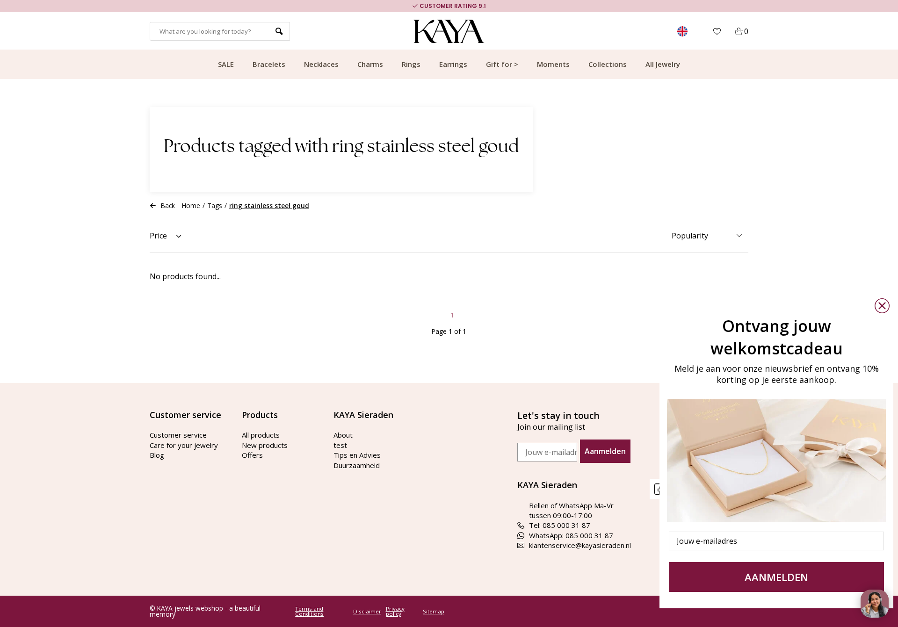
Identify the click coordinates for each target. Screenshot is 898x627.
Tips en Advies (357, 455)
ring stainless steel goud (269, 205)
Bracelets (269, 64)
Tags (214, 205)
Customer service (178, 435)
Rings (411, 64)
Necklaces (321, 64)
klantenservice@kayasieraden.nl (580, 545)
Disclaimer (367, 611)
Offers (252, 455)
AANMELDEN (776, 577)
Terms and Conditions (309, 611)
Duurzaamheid (356, 465)
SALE (226, 64)
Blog (157, 455)
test (340, 445)
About (343, 435)
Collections (607, 64)
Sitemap (433, 611)
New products (265, 445)
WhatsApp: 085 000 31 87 (571, 535)
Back (168, 205)
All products (261, 435)
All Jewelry (662, 64)
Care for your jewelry (184, 445)
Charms (370, 64)
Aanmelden (605, 451)
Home (191, 205)
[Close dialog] (882, 305)
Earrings (453, 64)
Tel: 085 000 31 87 (559, 525)
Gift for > (502, 64)
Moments (553, 64)
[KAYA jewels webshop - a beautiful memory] (449, 31)
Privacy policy (395, 611)
